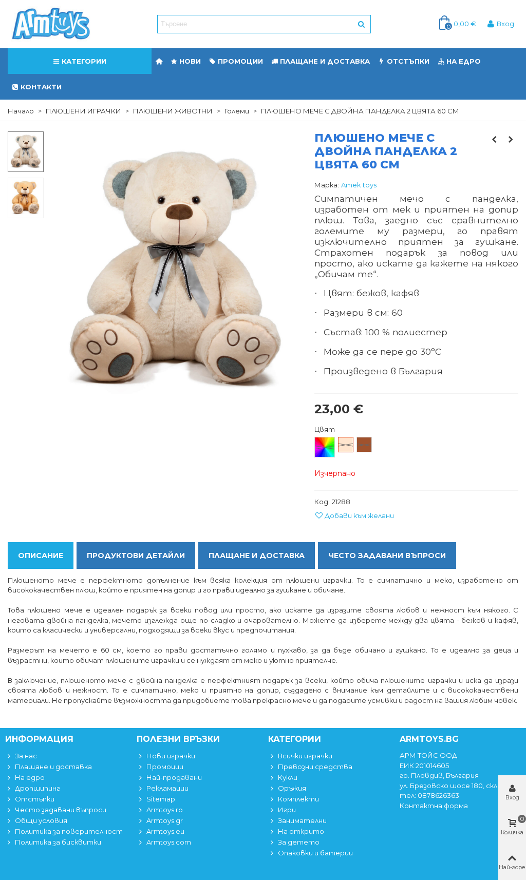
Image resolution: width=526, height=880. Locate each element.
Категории (84, 61)
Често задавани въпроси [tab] (387, 555)
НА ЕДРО (463, 61)
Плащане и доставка (325, 61)
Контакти (41, 87)
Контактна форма (434, 805)
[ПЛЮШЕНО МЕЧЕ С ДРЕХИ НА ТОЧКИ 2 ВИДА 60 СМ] (510, 139)
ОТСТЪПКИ (408, 61)
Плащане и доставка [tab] (257, 555)
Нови (190, 61)
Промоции (240, 61)
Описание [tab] (40, 555)
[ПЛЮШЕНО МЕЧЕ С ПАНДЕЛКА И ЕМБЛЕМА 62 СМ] (494, 139)
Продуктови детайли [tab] (136, 555)
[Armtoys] (50, 24)
